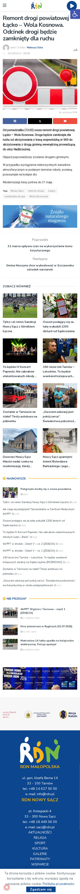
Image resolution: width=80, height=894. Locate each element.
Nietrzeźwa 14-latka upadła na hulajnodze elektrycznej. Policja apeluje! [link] (47, 642)
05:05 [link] (25, 494)
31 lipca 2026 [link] (29, 632)
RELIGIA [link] (40, 837)
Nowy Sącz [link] (17, 190)
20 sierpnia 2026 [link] (30, 650)
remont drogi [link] (36, 190)
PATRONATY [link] (40, 859)
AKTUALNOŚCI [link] (40, 832)
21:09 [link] (74, 502)
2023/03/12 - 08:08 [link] (19, 53)
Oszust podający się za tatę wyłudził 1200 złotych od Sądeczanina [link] (59, 326)
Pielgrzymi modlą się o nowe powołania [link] (45, 489)
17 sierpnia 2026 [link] (30, 618)
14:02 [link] (60, 551)
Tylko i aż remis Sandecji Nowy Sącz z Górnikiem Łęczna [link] (19, 326)
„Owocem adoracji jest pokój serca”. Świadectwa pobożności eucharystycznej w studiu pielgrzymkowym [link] (60, 417)
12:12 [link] (19, 574)
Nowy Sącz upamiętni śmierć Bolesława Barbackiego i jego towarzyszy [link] (57, 462)
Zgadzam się (41, 889)
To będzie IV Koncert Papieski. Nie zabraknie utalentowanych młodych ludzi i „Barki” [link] (20, 372)
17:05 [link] (16, 514)
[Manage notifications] (7, 887)
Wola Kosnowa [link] (38, 196)
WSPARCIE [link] (40, 864)
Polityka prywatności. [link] (59, 884)
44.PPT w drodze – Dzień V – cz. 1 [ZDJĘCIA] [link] (29, 550)
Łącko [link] (51, 190)
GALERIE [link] (40, 854)
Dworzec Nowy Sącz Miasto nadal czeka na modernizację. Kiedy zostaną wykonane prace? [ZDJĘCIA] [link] (18, 462)
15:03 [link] (23, 525)
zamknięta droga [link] (15, 196)
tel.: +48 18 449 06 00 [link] (40, 822)
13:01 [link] (67, 562)
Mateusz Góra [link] (35, 47)
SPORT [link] (40, 843)
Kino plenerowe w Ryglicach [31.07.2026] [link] (46, 626)
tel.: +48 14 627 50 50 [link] (40, 788)
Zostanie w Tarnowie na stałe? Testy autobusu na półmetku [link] (20, 416)
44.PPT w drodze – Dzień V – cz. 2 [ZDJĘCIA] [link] (29, 544)
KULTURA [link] (40, 848)
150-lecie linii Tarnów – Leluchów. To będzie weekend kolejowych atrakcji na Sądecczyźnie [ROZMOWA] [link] (59, 372)
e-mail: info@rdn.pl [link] (40, 794)
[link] (75, 14)
